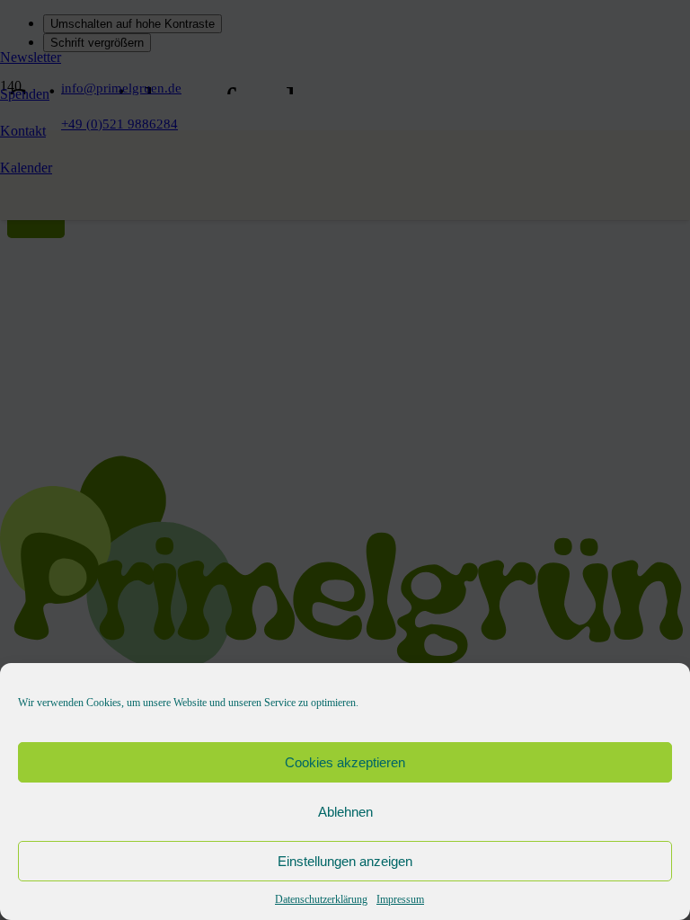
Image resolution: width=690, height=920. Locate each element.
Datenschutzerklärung (321, 899)
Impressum (400, 899)
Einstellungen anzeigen (345, 861)
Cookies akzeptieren (345, 762)
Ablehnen (345, 811)
